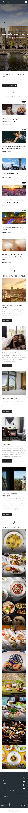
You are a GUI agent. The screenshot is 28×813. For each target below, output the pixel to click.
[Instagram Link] (24, 778)
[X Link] (24, 785)
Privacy (12, 804)
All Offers (4, 783)
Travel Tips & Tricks (8, 85)
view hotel (6, 320)
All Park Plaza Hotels (4, 805)
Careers (17, 804)
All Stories (4, 780)
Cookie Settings (23, 805)
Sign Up (6, 796)
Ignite (16, 811)
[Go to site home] (8, 2)
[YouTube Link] (24, 788)
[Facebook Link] (24, 782)
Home (3, 777)
